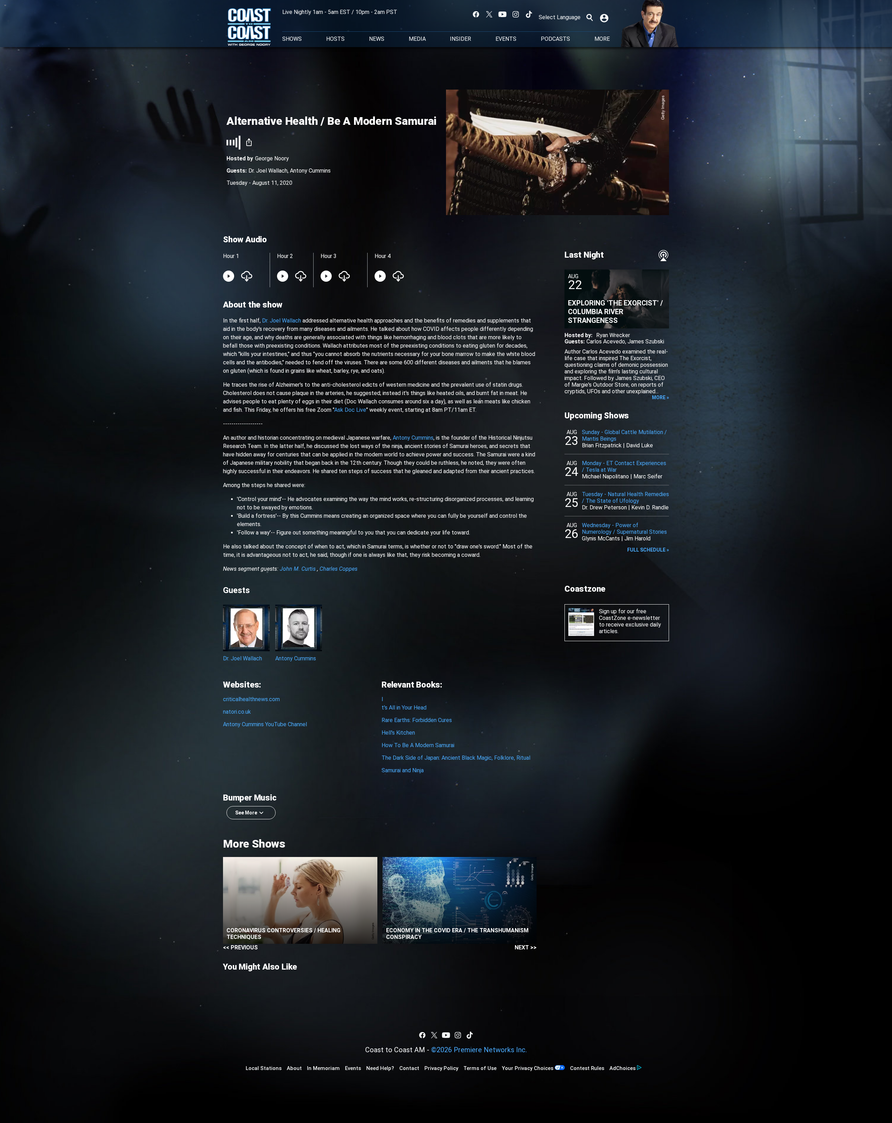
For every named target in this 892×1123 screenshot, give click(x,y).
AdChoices (622, 1068)
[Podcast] (663, 255)
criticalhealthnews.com (251, 699)
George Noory (272, 158)
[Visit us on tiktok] (529, 14)
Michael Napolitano (605, 476)
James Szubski (646, 341)
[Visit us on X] (489, 14)
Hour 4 (383, 256)
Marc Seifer (647, 476)
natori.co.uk (237, 711)
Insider (460, 39)
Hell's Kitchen (398, 732)
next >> (526, 947)
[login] (605, 17)
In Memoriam (323, 1068)
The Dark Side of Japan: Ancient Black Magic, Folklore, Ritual (456, 757)
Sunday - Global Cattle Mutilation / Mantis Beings (624, 435)
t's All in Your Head (404, 707)
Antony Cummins (310, 170)
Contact (409, 1068)
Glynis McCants (601, 538)
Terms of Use (480, 1068)
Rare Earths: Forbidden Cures (417, 720)
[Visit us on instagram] (516, 14)
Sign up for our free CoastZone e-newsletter (629, 614)
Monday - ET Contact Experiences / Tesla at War (624, 466)
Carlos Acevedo (605, 341)
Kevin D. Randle (650, 507)
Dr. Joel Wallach (267, 170)
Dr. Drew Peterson (604, 507)
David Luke (639, 445)
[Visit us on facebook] (476, 14)
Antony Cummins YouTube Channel (265, 724)
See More (246, 812)
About (294, 1068)
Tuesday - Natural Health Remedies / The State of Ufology (625, 497)
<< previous (240, 947)
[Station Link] (249, 27)
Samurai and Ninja (403, 770)
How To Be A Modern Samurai (418, 745)
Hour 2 (285, 256)
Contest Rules (587, 1068)
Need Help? (380, 1068)
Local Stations (264, 1068)
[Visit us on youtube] (502, 14)
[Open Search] (589, 17)
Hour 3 (329, 256)
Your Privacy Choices (527, 1068)
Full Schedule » (648, 550)
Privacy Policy (441, 1068)
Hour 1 (231, 256)
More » (660, 397)
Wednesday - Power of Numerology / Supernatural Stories (624, 528)
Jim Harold (637, 538)
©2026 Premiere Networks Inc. (479, 1050)
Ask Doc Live (350, 410)
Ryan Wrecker (613, 335)
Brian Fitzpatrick (602, 445)
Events (505, 39)
